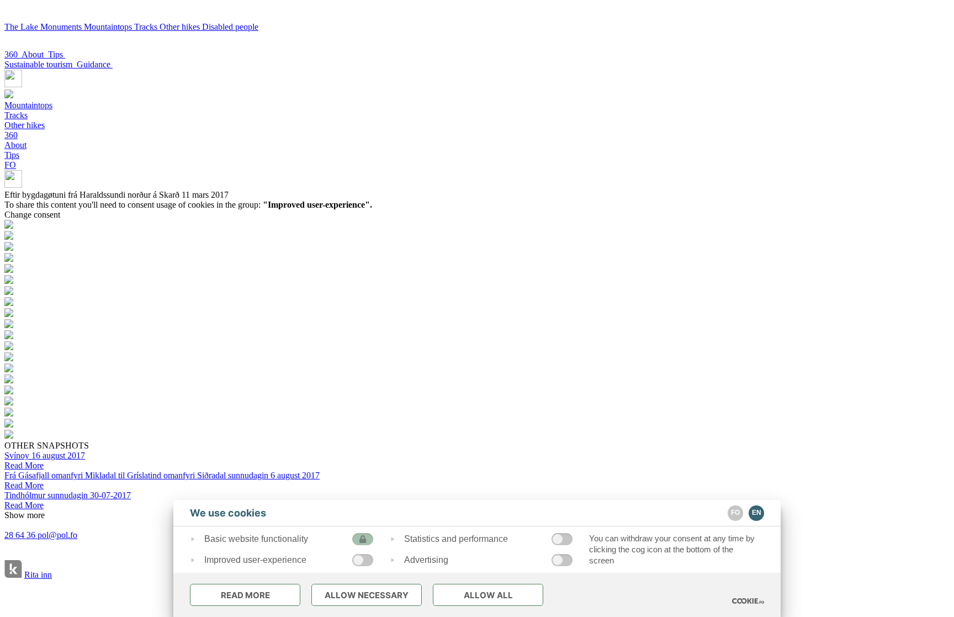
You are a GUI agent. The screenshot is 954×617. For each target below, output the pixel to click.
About (35, 54)
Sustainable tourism (40, 64)
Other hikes (181, 26)
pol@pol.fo (57, 535)
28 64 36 (21, 535)
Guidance (95, 64)
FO (10, 165)
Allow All (488, 595)
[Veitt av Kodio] (13, 570)
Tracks (147, 26)
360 (13, 54)
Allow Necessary (367, 595)
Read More (245, 595)
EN (756, 512)
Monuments (62, 26)
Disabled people (230, 26)
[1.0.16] (748, 601)
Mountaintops (109, 26)
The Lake (22, 26)
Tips (56, 54)
